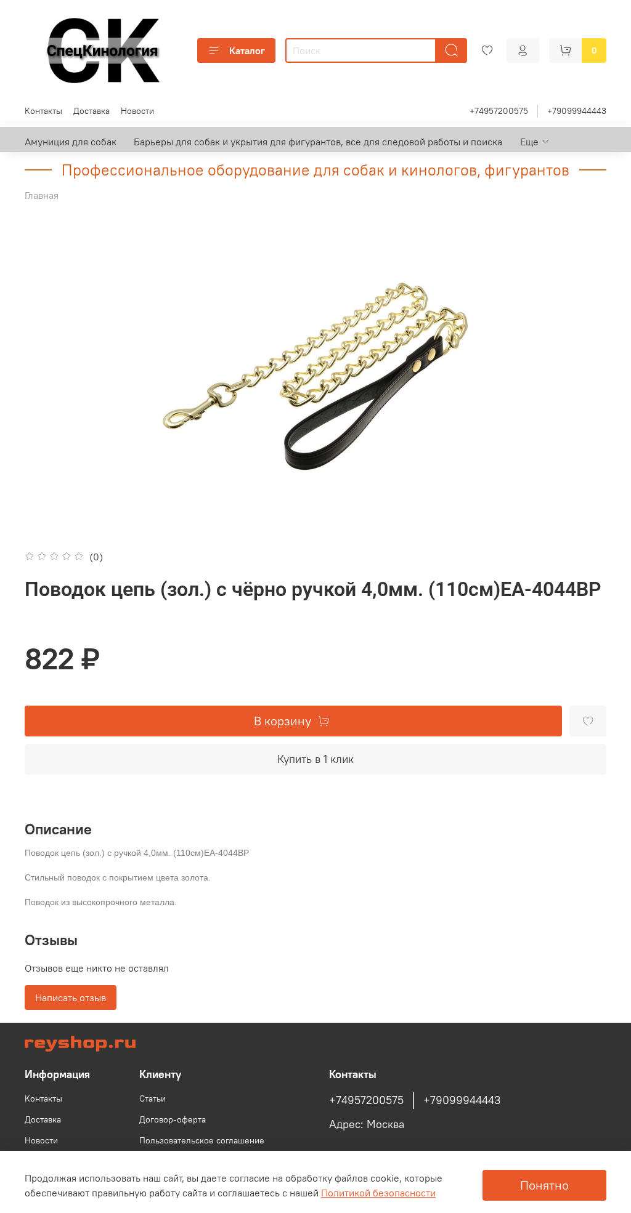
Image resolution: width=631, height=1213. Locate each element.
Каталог (247, 50)
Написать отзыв (70, 997)
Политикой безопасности (378, 1193)
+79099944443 (576, 110)
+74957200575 (499, 110)
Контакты (43, 110)
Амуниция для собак (70, 141)
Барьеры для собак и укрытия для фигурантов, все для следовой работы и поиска (318, 141)
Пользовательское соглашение (201, 1140)
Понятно (544, 1185)
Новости (137, 110)
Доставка (91, 110)
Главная (42, 195)
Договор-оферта (172, 1119)
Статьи (152, 1098)
